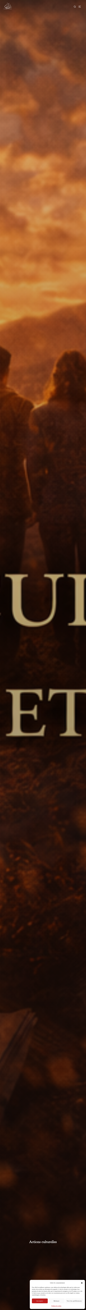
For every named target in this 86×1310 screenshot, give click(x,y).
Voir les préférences (74, 1301)
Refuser (56, 1301)
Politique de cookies (56, 1306)
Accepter (39, 1301)
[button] (82, 1283)
